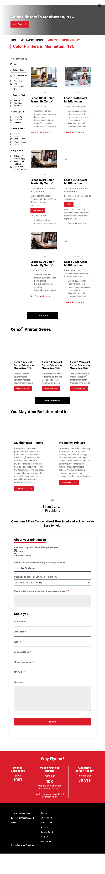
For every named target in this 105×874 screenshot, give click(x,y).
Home (13, 40)
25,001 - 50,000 (20, 145)
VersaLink (18, 106)
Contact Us (45, 832)
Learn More (21, 388)
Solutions (45, 818)
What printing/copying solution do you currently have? (41, 591)
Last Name (20, 632)
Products (45, 823)
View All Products (52, 401)
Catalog (44, 813)
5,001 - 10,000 (19, 139)
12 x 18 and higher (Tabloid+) (20, 168)
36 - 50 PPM (18, 120)
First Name (20, 621)
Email (17, 642)
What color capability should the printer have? (36, 547)
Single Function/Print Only (19, 86)
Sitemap (44, 841)
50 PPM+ (17, 122)
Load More (43, 315)
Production (18, 81)
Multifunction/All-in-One (21, 77)
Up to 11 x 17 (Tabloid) (19, 162)
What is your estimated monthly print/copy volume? (39, 562)
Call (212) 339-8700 (46, 869)
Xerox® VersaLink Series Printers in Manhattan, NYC (80, 365)
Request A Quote (19, 869)
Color (16, 64)
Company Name (22, 652)
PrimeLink (18, 103)
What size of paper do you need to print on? (35, 577)
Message (18, 682)
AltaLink (17, 100)
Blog (43, 837)
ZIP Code (19, 672)
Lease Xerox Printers (32, 40)
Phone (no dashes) (24, 662)
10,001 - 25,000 (20, 142)
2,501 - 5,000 (19, 136)
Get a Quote (18, 24)
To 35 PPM (18, 117)
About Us (44, 827)
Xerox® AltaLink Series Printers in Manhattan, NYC (24, 365)
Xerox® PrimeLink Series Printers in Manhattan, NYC (52, 365)
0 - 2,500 (17, 134)
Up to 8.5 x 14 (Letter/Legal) (19, 157)
